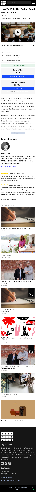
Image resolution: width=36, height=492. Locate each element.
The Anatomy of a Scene (9, 394)
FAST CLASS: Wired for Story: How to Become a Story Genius (16, 311)
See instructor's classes (8, 166)
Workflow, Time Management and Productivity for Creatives (16, 339)
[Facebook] (6, 463)
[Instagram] (9, 463)
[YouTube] (2, 463)
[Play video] (18, 32)
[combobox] (19, 2)
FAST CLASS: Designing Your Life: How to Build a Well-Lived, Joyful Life (16, 367)
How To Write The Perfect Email (12, 45)
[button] (31, 487)
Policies (18, 490)
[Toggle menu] (33, 2)
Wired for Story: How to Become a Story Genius (16, 229)
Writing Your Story (6, 255)
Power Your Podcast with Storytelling (12, 421)
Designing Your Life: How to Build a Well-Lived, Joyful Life (16, 282)
